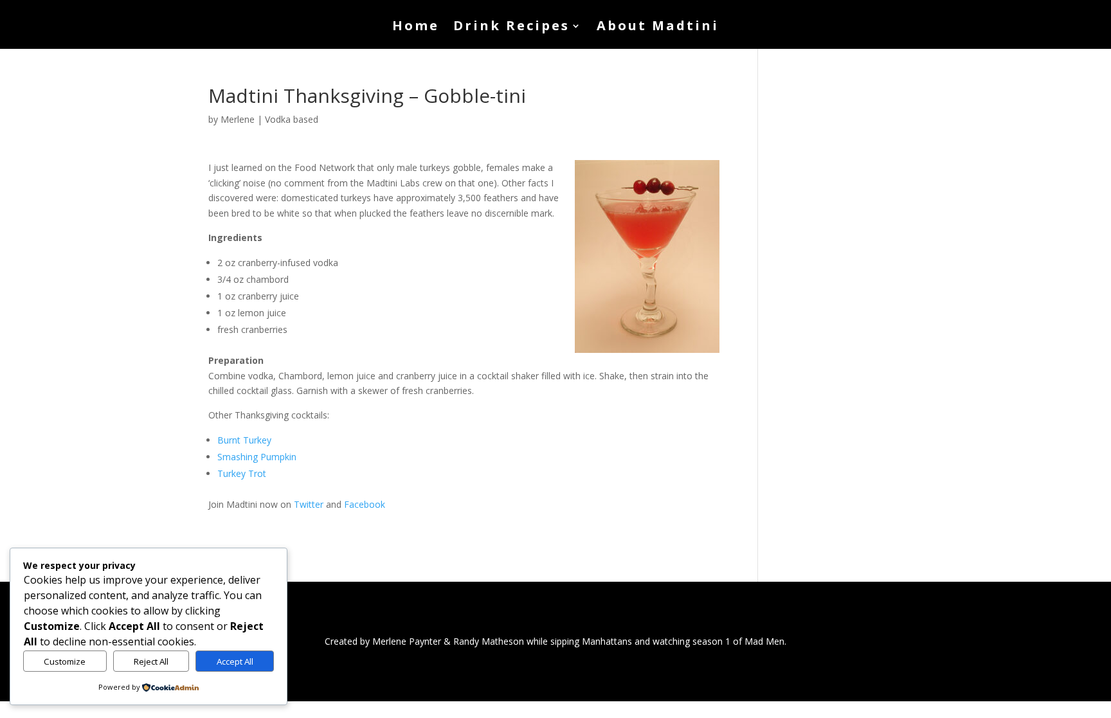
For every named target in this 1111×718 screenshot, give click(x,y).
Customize (65, 661)
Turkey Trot (241, 473)
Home (415, 27)
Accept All (235, 661)
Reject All (151, 661)
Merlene (238, 119)
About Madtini (658, 27)
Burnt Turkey (244, 440)
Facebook (364, 504)
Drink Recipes (511, 27)
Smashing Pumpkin (256, 457)
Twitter (308, 504)
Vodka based (291, 119)
